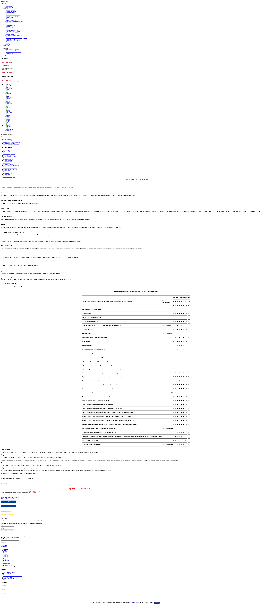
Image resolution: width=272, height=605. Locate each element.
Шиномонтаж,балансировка (6, 562)
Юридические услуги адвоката (13, 22)
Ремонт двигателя (10, 10)
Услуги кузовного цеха (9, 572)
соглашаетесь (135, 602)
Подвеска (5, 552)
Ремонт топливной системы (10, 166)
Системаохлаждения (6, 560)
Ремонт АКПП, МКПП (11, 11)
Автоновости (9, 7)
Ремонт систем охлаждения (10, 168)
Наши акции (9, 6)
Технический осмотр (8, 577)
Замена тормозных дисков (9, 156)
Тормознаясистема (5, 551)
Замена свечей (6, 174)
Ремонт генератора (8, 151)
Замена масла (6, 170)
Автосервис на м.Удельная (12, 49)
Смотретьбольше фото (4, 546)
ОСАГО (8, 43)
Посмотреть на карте (5, 81)
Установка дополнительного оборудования (16, 38)
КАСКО (8, 44)
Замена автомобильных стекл (13, 31)
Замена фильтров (7, 173)
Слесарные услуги (7, 573)
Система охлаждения (8, 574)
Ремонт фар (9, 26)
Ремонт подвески (10, 12)
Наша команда (9, 53)
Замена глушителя (7, 161)
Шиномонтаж (9, 17)
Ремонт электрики (7, 175)
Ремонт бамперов (10, 25)
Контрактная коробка (11, 29)
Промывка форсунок (8, 164)
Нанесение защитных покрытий (11, 144)
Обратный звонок (16, 81)
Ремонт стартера (7, 152)
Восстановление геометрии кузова (11, 142)
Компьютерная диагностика (10, 578)
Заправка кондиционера (9, 171)
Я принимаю (156, 602)
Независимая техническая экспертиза (15, 21)
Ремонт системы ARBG (12, 33)
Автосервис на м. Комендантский (14, 50)
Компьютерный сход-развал (10, 169)
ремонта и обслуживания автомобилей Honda (43, 489)
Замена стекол (6, 163)
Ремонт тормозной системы (13, 13)
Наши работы (6, 45)
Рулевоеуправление (6, 555)
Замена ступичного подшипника (11, 165)
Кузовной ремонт (10, 18)
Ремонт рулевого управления (13, 15)
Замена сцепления (7, 160)
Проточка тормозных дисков (13, 40)
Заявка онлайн (4, 1)
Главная (5, 3)
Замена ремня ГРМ (8, 159)
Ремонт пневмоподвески (9, 177)
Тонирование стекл (11, 36)
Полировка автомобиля (12, 30)
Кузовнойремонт (5, 557)
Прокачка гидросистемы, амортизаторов (16, 41)
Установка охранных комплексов (14, 35)
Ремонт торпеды (10, 34)
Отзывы (5, 47)
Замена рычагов (7, 155)
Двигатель (5, 549)
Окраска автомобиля (11, 20)
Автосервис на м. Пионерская (13, 52)
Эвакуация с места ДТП (12, 39)
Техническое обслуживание (13, 16)
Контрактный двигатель (12, 27)
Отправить (13, 523)
